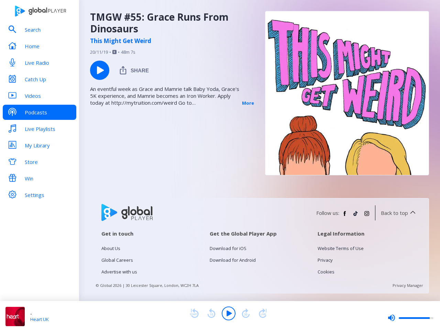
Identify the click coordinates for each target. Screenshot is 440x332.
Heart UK (39, 319)
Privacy (325, 260)
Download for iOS (228, 248)
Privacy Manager (408, 285)
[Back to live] (263, 313)
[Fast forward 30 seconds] (246, 313)
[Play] (228, 313)
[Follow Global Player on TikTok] (356, 216)
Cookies (326, 272)
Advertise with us (119, 272)
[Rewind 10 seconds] (211, 313)
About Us (110, 248)
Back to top (394, 212)
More (248, 103)
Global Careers (117, 260)
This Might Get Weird (120, 41)
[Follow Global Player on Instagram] (367, 216)
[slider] (410, 317)
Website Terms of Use (341, 248)
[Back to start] (194, 313)
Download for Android (233, 260)
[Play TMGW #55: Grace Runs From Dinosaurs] (99, 70)
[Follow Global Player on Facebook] (345, 216)
